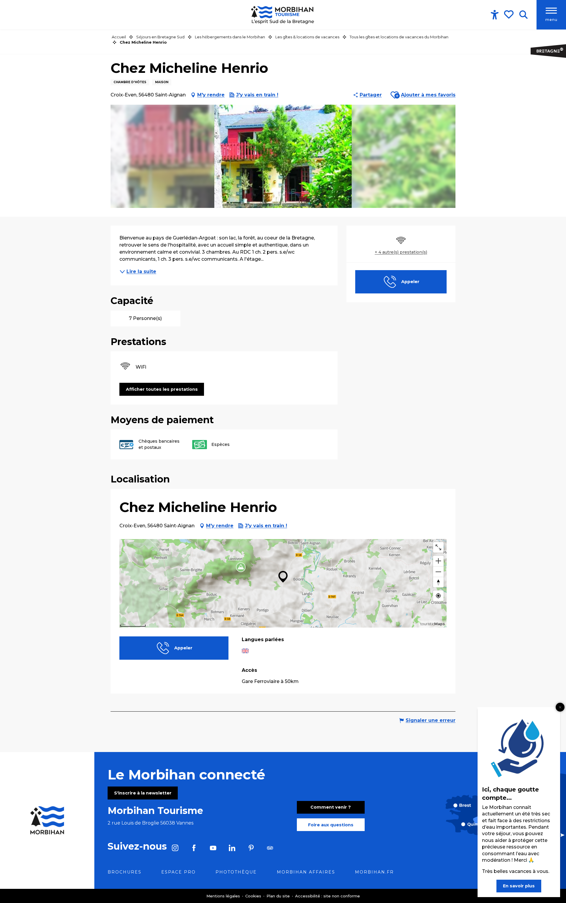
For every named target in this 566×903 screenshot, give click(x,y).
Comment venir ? (330, 807)
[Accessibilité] (495, 15)
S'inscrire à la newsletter (143, 793)
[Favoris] (509, 14)
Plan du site (278, 896)
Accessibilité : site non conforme (327, 896)
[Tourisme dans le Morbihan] (283, 15)
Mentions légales (223, 896)
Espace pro (178, 872)
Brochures (125, 872)
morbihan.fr (374, 872)
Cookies (253, 896)
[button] (523, 14)
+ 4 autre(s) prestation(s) (401, 252)
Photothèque (236, 872)
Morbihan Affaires (306, 872)
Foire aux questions (330, 825)
